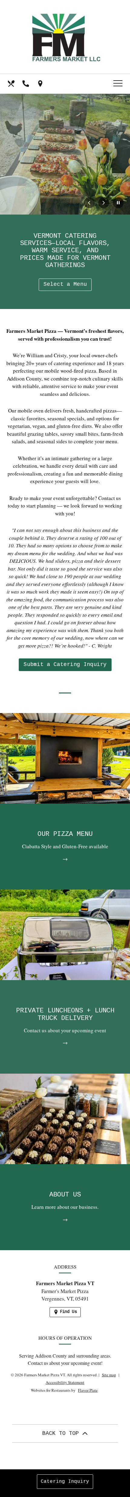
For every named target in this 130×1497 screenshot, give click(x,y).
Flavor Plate (88, 1390)
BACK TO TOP (62, 1433)
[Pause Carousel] (118, 203)
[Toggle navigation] (117, 83)
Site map (109, 1375)
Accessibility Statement (65, 1382)
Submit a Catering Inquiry (65, 664)
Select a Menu (65, 284)
